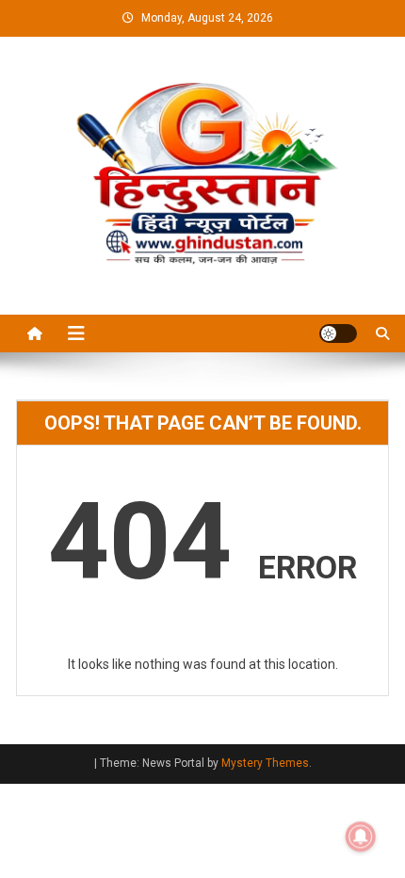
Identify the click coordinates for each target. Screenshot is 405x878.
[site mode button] (338, 333)
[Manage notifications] (361, 836)
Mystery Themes (265, 763)
